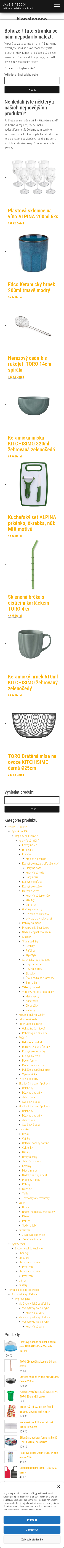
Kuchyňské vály (31, 1056)
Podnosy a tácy (31, 1180)
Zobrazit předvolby (32, 1539)
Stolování (24, 1129)
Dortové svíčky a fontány (36, 1046)
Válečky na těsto (31, 987)
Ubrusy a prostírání (29, 1262)
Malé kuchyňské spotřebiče (34, 1303)
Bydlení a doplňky (18, 827)
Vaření (22, 1202)
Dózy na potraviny (32, 1092)
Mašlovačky (32, 996)
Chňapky (23, 1253)
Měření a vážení (31, 891)
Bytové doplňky (20, 831)
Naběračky (32, 1001)
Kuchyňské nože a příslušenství (40, 863)
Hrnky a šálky (29, 1157)
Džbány (26, 1152)
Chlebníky (27, 1088)
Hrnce (25, 1207)
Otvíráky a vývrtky (32, 909)
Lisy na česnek (34, 964)
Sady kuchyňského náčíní (36, 932)
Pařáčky (30, 950)
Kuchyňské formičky (33, 1051)
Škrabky (30, 973)
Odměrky (31, 904)
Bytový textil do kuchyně (29, 1248)
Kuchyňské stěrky (32, 886)
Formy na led (29, 845)
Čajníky (26, 1138)
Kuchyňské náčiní (29, 840)
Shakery (26, 937)
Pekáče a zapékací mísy (36, 1069)
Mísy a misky (29, 1170)
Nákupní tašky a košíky (32, 1014)
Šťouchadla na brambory (40, 978)
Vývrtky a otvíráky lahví (39, 918)
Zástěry (23, 1285)
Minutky (30, 900)
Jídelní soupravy (31, 1161)
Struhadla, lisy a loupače (36, 959)
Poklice (26, 1221)
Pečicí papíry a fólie (33, 1065)
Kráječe (26, 854)
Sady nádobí (29, 1225)
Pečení (22, 1037)
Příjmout (32, 1519)
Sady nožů (32, 877)
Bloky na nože (33, 868)
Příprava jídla (22, 1299)
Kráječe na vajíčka (36, 859)
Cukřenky (27, 1147)
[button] (58, 1486)
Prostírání (27, 1267)
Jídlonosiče (28, 1097)
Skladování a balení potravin (34, 1083)
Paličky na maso (31, 923)
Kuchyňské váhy (35, 1312)
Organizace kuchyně (30, 1024)
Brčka (25, 1134)
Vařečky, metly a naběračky (38, 991)
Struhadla (31, 982)
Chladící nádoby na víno (35, 1143)
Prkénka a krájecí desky (35, 927)
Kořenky (26, 1166)
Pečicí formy (29, 1060)
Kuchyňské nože (35, 872)
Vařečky (30, 1010)
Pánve (25, 1216)
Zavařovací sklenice (33, 1235)
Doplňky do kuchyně (26, 836)
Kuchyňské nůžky (32, 882)
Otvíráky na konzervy (37, 914)
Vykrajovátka (29, 1074)
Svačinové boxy (31, 1101)
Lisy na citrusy (34, 969)
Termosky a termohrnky (36, 1198)
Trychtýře (31, 955)
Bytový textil (18, 1244)
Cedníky (30, 946)
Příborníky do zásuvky (34, 1033)
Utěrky (22, 1280)
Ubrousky (24, 1257)
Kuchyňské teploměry (38, 895)
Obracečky (32, 1005)
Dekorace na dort (32, 1042)
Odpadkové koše (28, 1019)
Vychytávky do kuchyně (35, 1308)
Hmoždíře (27, 849)
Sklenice (27, 1189)
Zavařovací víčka (31, 1239)
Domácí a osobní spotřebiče (24, 1290)
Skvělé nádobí (14, 4)
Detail (20, 223)
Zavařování (25, 1230)
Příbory (26, 1184)
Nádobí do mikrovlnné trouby (38, 1212)
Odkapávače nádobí (33, 1028)
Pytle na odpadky (28, 1079)
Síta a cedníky (30, 941)
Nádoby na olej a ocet (34, 1175)
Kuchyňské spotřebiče (24, 1294)
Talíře (25, 1193)
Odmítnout (32, 1529)
